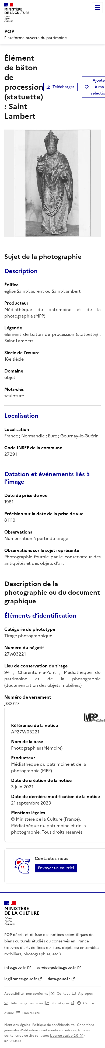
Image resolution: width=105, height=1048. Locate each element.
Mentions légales (17, 1024)
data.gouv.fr (59, 979)
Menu (97, 7)
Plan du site (31, 1013)
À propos (85, 993)
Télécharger (63, 87)
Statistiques (60, 1003)
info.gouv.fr (15, 967)
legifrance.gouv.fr (20, 979)
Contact (63, 993)
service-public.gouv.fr (56, 967)
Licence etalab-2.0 (64, 1035)
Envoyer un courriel (56, 868)
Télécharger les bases (26, 1003)
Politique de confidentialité (53, 1024)
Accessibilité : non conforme (26, 993)
